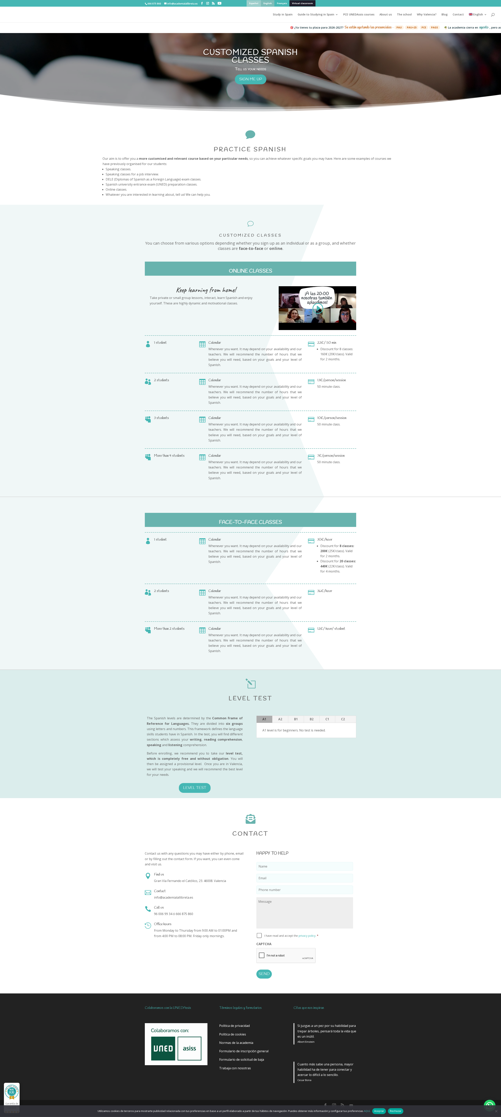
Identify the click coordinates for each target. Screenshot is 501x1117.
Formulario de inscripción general (244, 1051)
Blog (445, 14)
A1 (264, 719)
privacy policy (307, 936)
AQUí (367, 1111)
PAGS (398, 27)
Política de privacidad (234, 1026)
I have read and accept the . (291, 936)
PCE (387, 27)
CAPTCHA (263, 944)
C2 (343, 719)
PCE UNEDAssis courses (358, 14)
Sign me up (250, 79)
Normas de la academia (236, 1043)
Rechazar (395, 1111)
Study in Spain (283, 14)
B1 (296, 719)
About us (385, 14)
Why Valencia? (426, 14)
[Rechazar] (496, 1111)
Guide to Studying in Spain (316, 14)
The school (404, 14)
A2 (280, 719)
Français (282, 3)
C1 (327, 719)
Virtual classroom (302, 3)
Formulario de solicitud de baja (241, 1059)
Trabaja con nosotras (235, 1068)
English (267, 3)
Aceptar (379, 1111)
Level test (194, 787)
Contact (458, 14)
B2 (312, 719)
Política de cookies (232, 1034)
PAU (363, 27)
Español (253, 3)
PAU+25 (375, 27)
